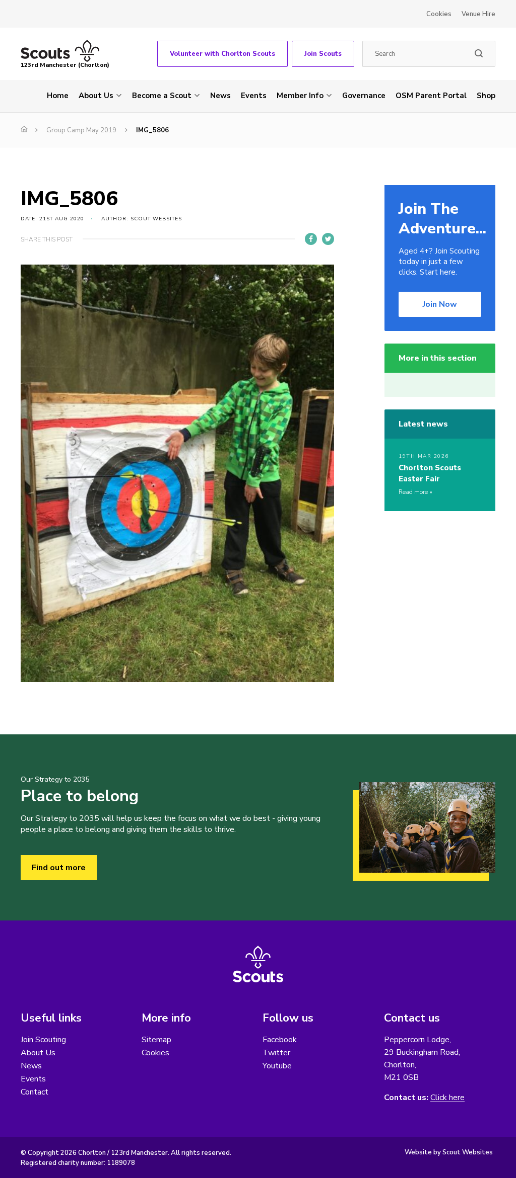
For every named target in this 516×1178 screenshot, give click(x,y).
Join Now (440, 304)
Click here (447, 1097)
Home (58, 96)
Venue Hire (478, 14)
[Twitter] (328, 239)
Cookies (439, 14)
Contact (34, 1092)
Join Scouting (43, 1039)
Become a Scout (161, 96)
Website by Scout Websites (449, 1152)
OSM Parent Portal (431, 96)
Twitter (276, 1052)
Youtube (277, 1065)
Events (254, 96)
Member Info (300, 96)
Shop (486, 96)
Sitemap (156, 1039)
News (220, 96)
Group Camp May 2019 (81, 130)
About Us (96, 96)
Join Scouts (323, 53)
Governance (363, 96)
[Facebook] (311, 239)
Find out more (59, 867)
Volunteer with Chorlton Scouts (222, 53)
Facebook (280, 1039)
